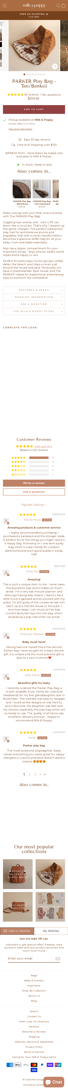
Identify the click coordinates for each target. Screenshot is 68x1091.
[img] (28, 514)
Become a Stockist (34, 1031)
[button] (15, 94)
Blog (34, 1000)
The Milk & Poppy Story (34, 311)
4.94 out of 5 (43, 446)
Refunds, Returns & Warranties (34, 1041)
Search (34, 1011)
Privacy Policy (33, 1046)
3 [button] (35, 774)
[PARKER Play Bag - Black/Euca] (22, 189)
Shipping (34, 1036)
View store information (20, 129)
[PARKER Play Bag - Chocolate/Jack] (42, 189)
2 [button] (29, 774)
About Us (34, 995)
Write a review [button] (34, 483)
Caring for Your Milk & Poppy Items (34, 1057)
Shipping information (34, 297)
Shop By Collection (34, 990)
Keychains (34, 985)
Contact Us (34, 1016)
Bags (34, 975)
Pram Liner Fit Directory (34, 1021)
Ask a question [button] (34, 491)
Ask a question (34, 304)
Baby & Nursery (34, 980)
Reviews (34, 1026)
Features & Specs (34, 290)
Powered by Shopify (34, 1084)
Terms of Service (34, 1052)
